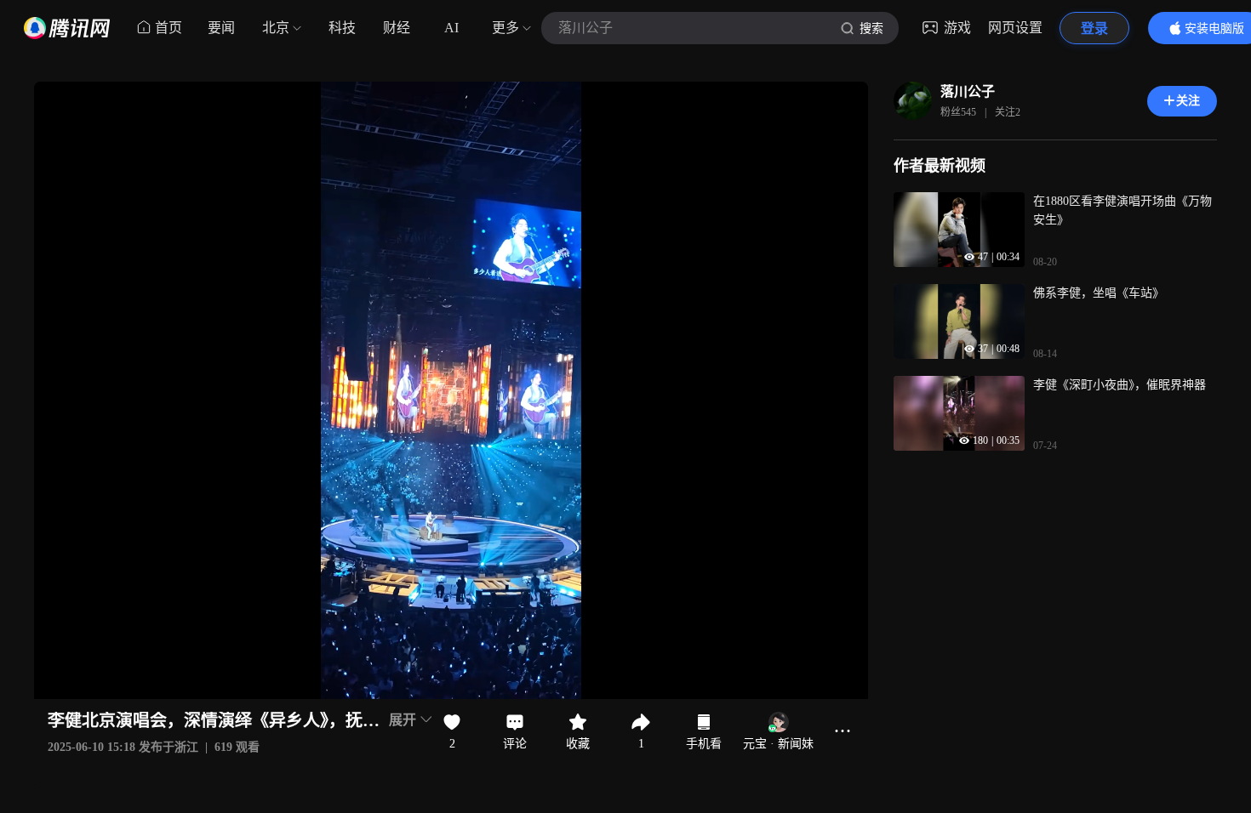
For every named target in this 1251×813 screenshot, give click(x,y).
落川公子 (967, 91)
